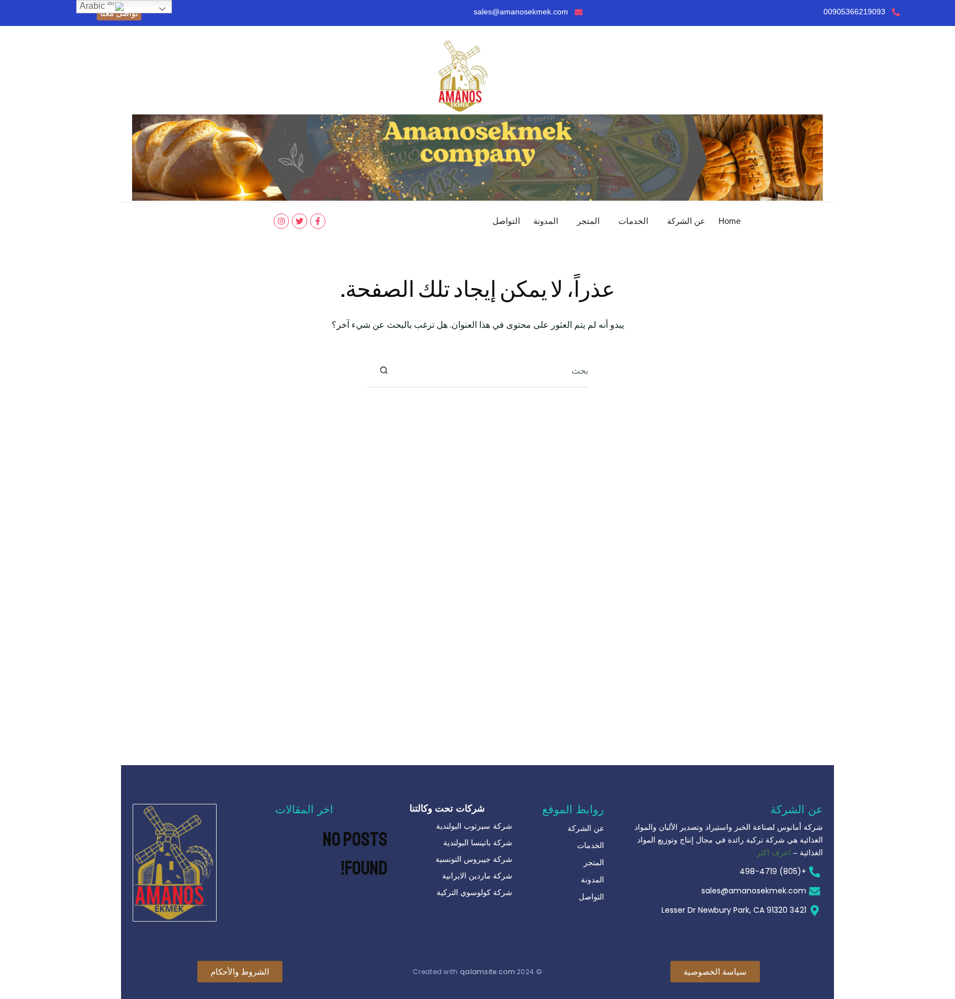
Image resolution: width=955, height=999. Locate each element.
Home (729, 221)
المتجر (588, 221)
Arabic (93, 6)
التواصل (506, 221)
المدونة (545, 221)
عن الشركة (686, 221)
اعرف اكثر (774, 852)
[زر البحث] (383, 370)
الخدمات (633, 221)
